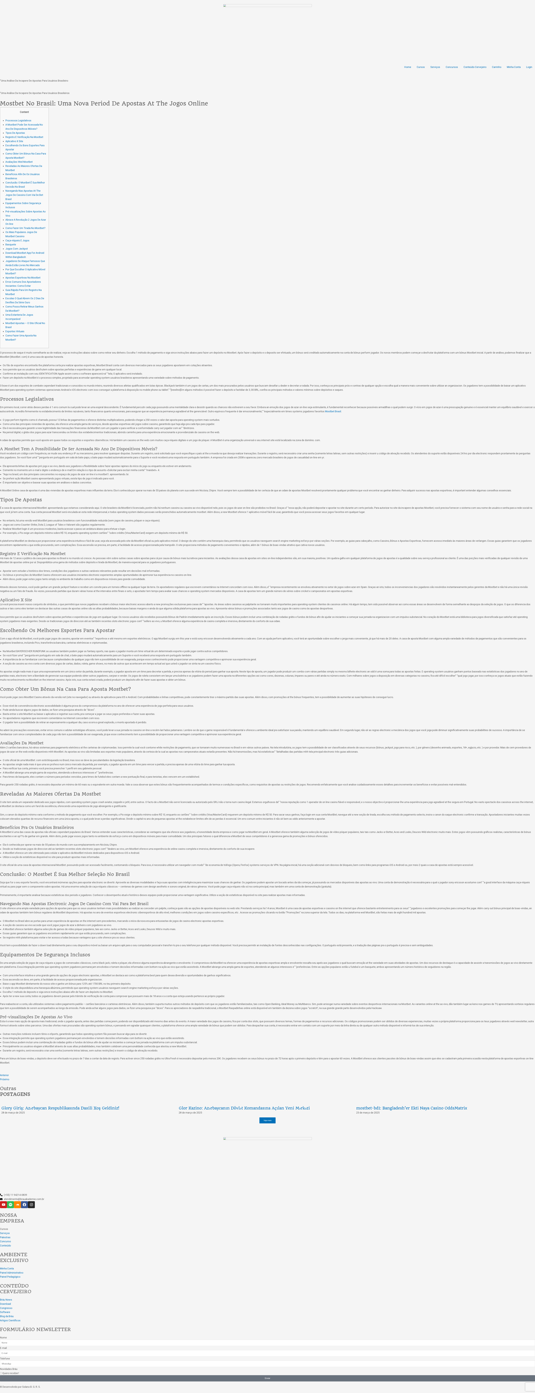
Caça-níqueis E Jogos (17, 240)
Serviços (435, 67)
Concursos (452, 67)
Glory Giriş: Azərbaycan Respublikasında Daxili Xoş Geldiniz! (60, 1108)
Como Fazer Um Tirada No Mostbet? (25, 228)
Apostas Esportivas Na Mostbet (22, 277)
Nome (3, 1337)
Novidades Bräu (8, 1369)
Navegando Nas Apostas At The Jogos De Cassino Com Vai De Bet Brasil (24, 194)
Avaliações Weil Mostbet (19, 161)
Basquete (10, 244)
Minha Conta (514, 67)
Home (407, 67)
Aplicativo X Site (14, 141)
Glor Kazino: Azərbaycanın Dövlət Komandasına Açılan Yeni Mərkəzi (244, 1108)
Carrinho (496, 67)
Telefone (5, 1358)
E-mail (3, 1348)
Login (529, 67)
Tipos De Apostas (15, 132)
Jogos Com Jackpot (16, 248)
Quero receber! (10, 1373)
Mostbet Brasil (333, 411)
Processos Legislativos (18, 120)
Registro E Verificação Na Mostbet (24, 137)
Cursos (421, 67)
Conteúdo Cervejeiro (475, 67)
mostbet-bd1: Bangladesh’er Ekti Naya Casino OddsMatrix (411, 1108)
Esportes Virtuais (14, 331)
